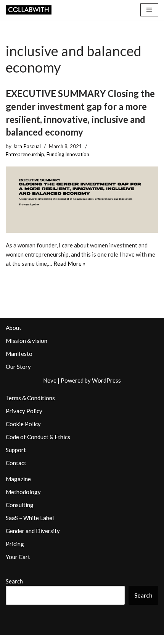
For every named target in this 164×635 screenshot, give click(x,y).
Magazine (18, 478)
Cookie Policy (23, 423)
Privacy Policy (24, 410)
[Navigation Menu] (149, 9)
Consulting (20, 504)
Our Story (18, 366)
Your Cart (18, 556)
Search (14, 581)
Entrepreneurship (25, 154)
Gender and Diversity (33, 530)
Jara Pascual (27, 146)
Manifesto (19, 353)
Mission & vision (26, 340)
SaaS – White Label (30, 517)
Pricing (15, 543)
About (13, 327)
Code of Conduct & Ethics (38, 436)
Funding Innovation (68, 154)
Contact (16, 462)
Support (16, 449)
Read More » (69, 263)
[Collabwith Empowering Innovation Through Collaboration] (28, 10)
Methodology (23, 491)
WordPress (106, 380)
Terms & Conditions (30, 397)
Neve (49, 380)
